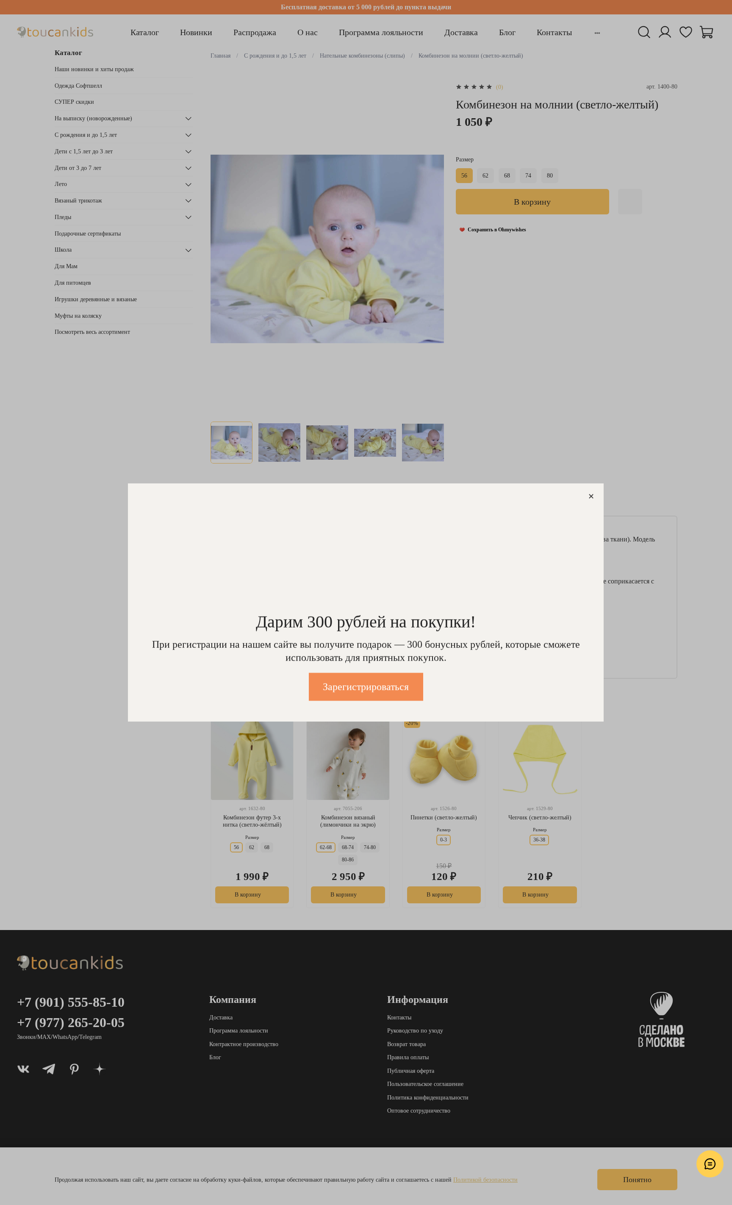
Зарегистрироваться (366, 686)
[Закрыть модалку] (591, 496)
